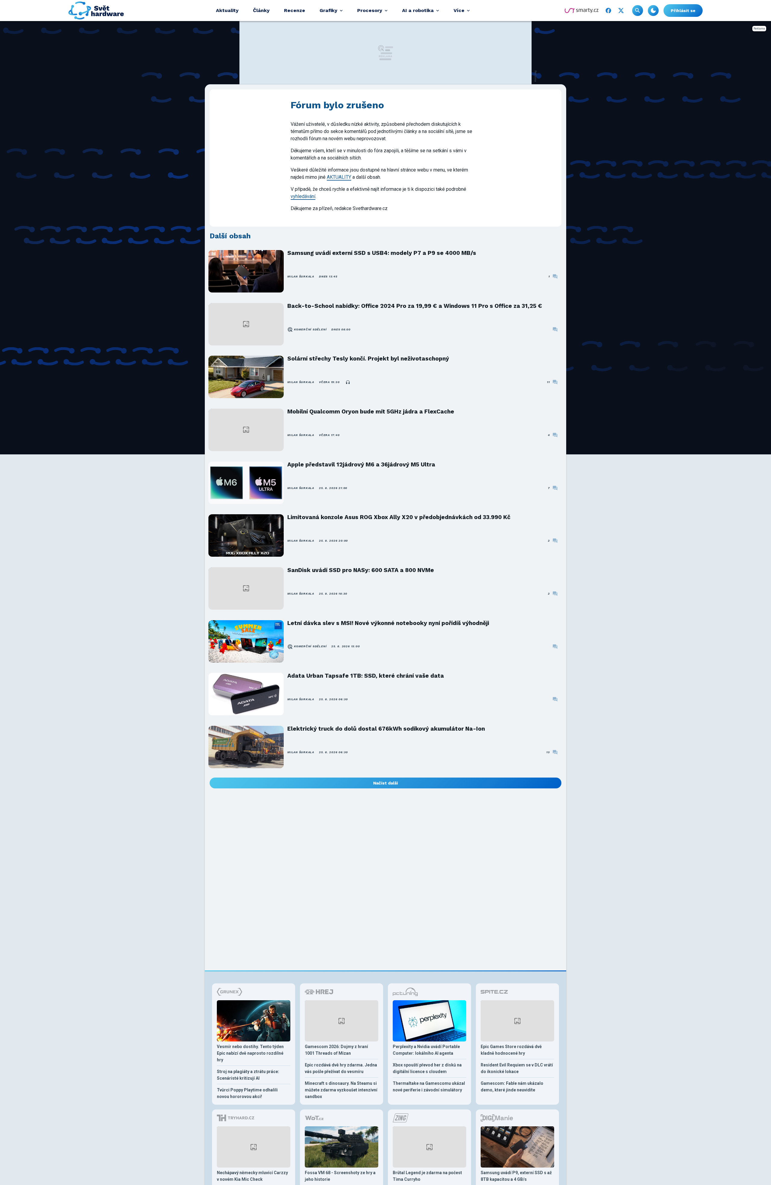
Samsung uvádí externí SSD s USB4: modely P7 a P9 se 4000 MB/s (381, 252)
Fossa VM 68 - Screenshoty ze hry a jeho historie (340, 1176)
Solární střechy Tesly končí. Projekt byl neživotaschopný (368, 358)
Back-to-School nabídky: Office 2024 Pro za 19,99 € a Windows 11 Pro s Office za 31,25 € (414, 305)
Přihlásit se (683, 10)
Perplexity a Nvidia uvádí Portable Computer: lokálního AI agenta (426, 1050)
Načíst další (385, 783)
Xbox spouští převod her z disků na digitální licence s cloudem (427, 1068)
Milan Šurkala (300, 276)
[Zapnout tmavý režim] (653, 10)
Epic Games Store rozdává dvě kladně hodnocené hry (511, 1050)
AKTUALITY (339, 177)
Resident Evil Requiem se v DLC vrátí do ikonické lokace (517, 1068)
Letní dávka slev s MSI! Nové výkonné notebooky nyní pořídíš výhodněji (388, 623)
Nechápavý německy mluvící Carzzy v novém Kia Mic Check (252, 1176)
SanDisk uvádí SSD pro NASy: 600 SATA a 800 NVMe (360, 570)
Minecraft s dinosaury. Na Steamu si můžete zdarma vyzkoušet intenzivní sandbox (341, 1090)
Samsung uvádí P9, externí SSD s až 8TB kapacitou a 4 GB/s (516, 1176)
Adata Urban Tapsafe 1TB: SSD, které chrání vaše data (365, 675)
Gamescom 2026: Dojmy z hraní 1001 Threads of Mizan (336, 1050)
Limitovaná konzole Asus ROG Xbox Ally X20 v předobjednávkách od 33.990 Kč (398, 517)
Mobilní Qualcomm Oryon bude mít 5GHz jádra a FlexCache (370, 411)
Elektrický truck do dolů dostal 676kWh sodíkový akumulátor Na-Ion (386, 728)
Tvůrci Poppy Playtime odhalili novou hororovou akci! (247, 1093)
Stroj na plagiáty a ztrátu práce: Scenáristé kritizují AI (248, 1075)
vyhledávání (303, 196)
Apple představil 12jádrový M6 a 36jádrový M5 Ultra (361, 464)
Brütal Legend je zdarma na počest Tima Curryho (427, 1176)
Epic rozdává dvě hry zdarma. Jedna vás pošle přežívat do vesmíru (341, 1068)
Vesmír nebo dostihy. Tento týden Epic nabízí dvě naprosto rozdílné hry (250, 1053)
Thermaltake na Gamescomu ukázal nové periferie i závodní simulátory (429, 1086)
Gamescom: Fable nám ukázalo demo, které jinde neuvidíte (512, 1086)
